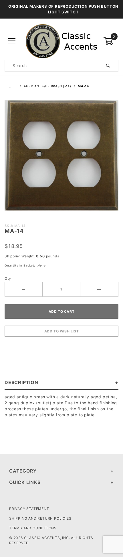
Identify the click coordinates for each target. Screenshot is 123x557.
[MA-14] (61, 158)
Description (21, 382)
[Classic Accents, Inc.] (61, 40)
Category (22, 471)
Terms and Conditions (33, 528)
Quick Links (25, 482)
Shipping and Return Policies (40, 518)
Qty (8, 278)
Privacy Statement (29, 508)
